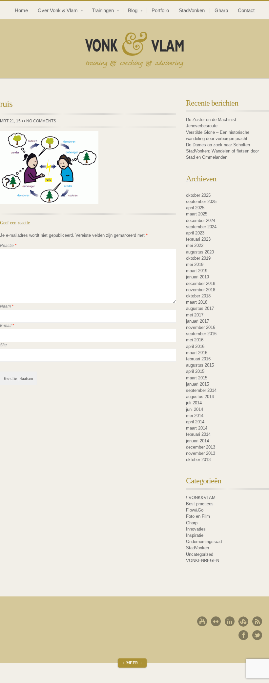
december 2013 (200, 447)
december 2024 (200, 220)
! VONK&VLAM (201, 497)
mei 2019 (194, 264)
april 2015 (195, 371)
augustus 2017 (200, 308)
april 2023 (195, 233)
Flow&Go (194, 510)
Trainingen (100, 11)
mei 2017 (194, 314)
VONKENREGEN (202, 560)
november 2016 (200, 327)
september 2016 (201, 333)
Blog (130, 11)
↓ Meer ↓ (132, 663)
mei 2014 (194, 415)
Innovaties (196, 529)
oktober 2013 (198, 459)
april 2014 (195, 421)
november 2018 (200, 289)
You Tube (202, 621)
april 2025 (195, 207)
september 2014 (201, 390)
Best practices (200, 503)
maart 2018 (196, 302)
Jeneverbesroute (201, 125)
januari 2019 (197, 276)
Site (3, 345)
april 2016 (195, 346)
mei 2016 (194, 339)
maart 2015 (196, 377)
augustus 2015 (200, 365)
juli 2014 (194, 402)
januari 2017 (197, 321)
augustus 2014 (200, 396)
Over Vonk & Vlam (55, 11)
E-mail (7, 325)
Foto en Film (198, 516)
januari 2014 (197, 440)
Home (21, 10)
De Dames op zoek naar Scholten (218, 144)
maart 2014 (196, 428)
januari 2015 (197, 384)
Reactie (8, 245)
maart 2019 (196, 270)
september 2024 (201, 226)
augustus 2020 (200, 252)
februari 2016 (198, 358)
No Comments (41, 121)
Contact (246, 10)
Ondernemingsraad (204, 541)
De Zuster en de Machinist (211, 119)
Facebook (243, 635)
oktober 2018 (198, 295)
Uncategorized (199, 554)
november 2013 (200, 453)
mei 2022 (194, 245)
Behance (243, 621)
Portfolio (160, 10)
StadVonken (192, 10)
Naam (6, 306)
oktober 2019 (198, 258)
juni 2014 (194, 409)
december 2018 (200, 283)
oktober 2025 (198, 195)
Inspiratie (194, 535)
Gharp (221, 10)
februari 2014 (198, 434)
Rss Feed (257, 621)
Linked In (229, 621)
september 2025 (201, 201)
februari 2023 (198, 239)
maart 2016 (196, 352)
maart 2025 (196, 213)
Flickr (216, 621)
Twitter (257, 635)
